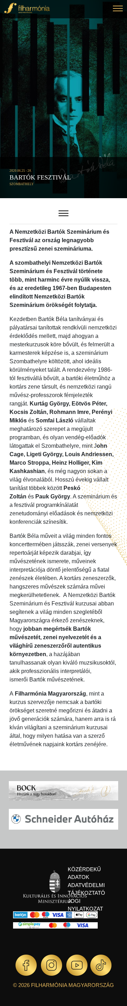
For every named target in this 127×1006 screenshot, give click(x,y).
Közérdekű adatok (84, 873)
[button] (118, 9)
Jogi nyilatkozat (85, 905)
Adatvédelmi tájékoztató (86, 889)
